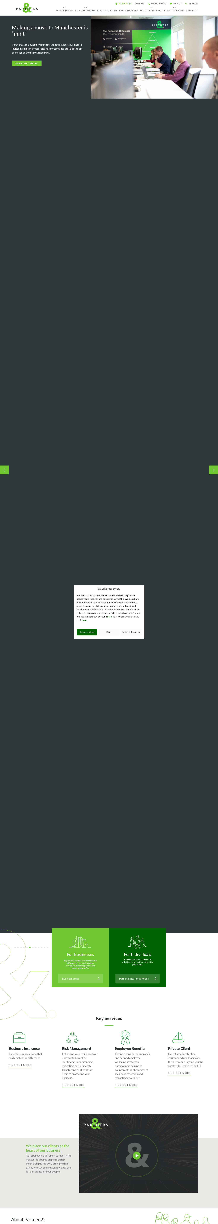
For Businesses (64, 10)
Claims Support (107, 10)
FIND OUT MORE (26, 63)
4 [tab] (25, 947)
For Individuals (85, 10)
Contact (192, 10)
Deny (109, 632)
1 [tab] (16, 947)
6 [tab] (30, 947)
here (109, 616)
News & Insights (174, 10)
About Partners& (151, 10)
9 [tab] (39, 947)
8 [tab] (36, 947)
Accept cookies (86, 632)
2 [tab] (19, 947)
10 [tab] (42, 947)
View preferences (131, 632)
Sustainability (128, 10)
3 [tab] (22, 947)
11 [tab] (45, 947)
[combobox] (80, 978)
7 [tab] (33, 947)
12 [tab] (48, 947)
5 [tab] (27, 947)
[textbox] (80, 978)
